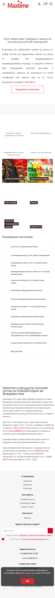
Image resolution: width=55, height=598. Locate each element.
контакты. (30, 82)
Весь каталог (17, 351)
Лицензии (27, 485)
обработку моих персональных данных (36, 535)
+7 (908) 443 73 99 (40, 451)
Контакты (27, 513)
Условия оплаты (27, 499)
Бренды (27, 518)
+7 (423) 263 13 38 (29, 553)
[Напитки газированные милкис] (14, 219)
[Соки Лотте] (40, 219)
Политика (27, 488)
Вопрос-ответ (27, 507)
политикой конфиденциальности (35, 539)
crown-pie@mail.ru (16, 431)
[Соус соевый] (14, 195)
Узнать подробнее (27, 575)
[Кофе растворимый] (14, 171)
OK (27, 581)
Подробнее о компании (27, 89)
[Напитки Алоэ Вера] (40, 171)
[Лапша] (40, 195)
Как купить (27, 495)
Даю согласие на (29, 535)
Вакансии (27, 481)
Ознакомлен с (29, 539)
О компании (27, 476)
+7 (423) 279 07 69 (19, 428)
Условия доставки (27, 503)
